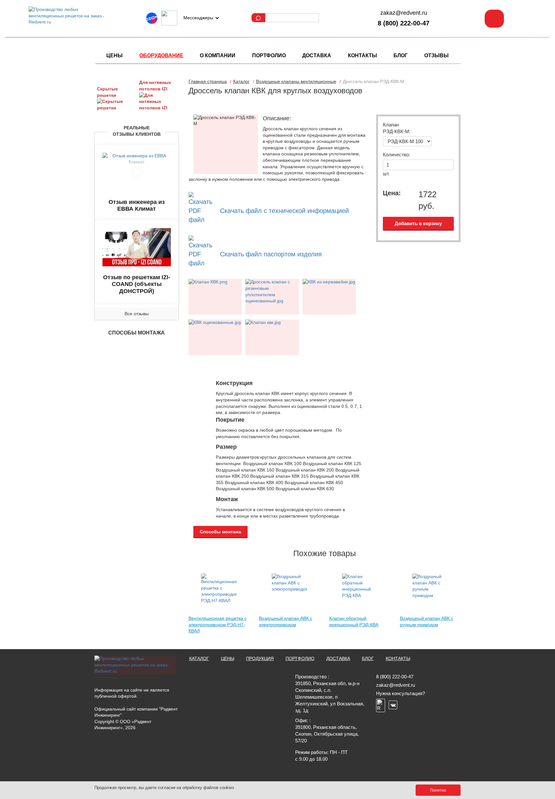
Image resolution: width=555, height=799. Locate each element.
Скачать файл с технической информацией (284, 210)
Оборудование (161, 55)
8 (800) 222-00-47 (403, 23)
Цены (114, 55)
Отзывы (436, 55)
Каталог (199, 658)
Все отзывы (137, 313)
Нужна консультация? (400, 693)
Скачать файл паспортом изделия (271, 254)
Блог (400, 55)
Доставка (316, 55)
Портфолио (269, 55)
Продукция (260, 658)
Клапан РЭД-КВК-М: (396, 128)
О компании (217, 55)
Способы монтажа (220, 531)
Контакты (362, 55)
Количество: (396, 154)
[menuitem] (114, 55)
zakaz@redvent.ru (403, 13)
